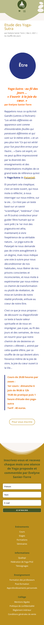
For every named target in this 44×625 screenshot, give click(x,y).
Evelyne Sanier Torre (16, 33)
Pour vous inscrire (22, 421)
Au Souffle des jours (12, 36)
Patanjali (29, 177)
